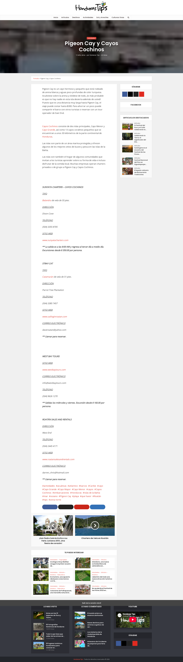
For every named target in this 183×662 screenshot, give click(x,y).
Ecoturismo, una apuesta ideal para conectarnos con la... (60, 579)
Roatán (97, 496)
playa (76, 496)
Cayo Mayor (65, 489)
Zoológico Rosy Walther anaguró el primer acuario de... (60, 564)
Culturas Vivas (118, 17)
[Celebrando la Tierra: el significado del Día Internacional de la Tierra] (128, 136)
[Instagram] (130, 94)
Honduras (47, 136)
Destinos (76, 17)
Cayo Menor (79, 489)
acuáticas (62, 485)
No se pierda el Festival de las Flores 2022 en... (102, 589)
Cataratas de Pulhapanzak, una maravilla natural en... (61, 592)
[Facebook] (124, 94)
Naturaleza (61, 575)
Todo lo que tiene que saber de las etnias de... (55, 635)
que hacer (86, 496)
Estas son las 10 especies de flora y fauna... (53, 615)
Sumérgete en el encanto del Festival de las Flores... (140, 151)
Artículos (65, 17)
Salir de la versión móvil (91, 603)
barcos (83, 485)
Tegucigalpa (63, 560)
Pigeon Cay (65, 496)
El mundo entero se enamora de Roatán (95, 614)
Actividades (88, 17)
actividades (49, 485)
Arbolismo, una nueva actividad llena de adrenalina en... (100, 564)
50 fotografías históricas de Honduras (55, 626)
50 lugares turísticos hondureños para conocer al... (54, 645)
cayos (90, 489)
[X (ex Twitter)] (136, 94)
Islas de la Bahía (92, 492)
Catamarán (48, 276)
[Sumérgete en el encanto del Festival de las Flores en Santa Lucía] (128, 148)
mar (46, 496)
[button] (50, 507)
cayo (101, 485)
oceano (54, 496)
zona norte (55, 499)
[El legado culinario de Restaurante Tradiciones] (128, 171)
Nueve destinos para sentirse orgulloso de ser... (95, 625)
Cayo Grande (48, 129)
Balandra (47, 200)
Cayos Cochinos (50, 126)
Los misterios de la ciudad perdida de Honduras (94, 634)
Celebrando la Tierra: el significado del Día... (140, 138)
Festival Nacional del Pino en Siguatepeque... (141, 162)
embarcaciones (61, 492)
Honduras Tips (95, 55)
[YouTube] (141, 94)
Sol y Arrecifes (102, 17)
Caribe (93, 485)
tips (46, 499)
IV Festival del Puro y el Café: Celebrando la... (140, 127)
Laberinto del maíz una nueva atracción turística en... (102, 579)
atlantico (73, 485)
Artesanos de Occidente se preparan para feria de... (96, 643)
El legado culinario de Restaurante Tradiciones (141, 172)
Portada (36, 78)
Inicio (56, 17)
